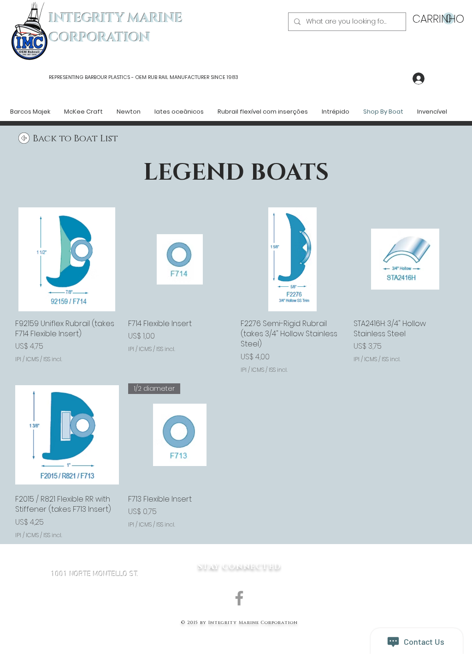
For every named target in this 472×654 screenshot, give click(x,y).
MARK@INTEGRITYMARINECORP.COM (95, 623)
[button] (433, 18)
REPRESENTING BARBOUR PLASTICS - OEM (98, 77)
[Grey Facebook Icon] (239, 598)
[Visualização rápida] (67, 259)
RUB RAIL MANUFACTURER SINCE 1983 (192, 77)
